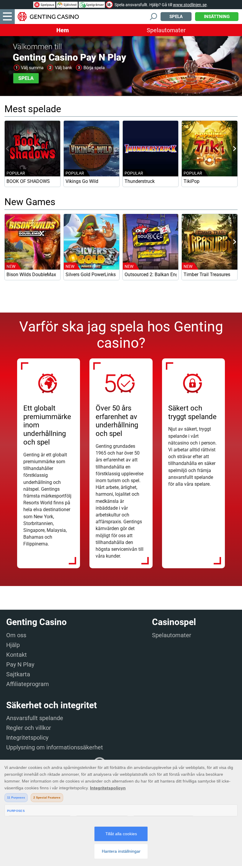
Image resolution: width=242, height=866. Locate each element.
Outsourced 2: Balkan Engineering (151, 274)
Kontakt (16, 654)
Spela (176, 16)
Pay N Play (20, 664)
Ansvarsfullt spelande (34, 718)
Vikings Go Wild (82, 181)
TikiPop (192, 181)
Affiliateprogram (27, 684)
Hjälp (13, 644)
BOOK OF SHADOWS (28, 181)
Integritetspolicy (27, 737)
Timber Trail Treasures (207, 274)
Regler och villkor (28, 727)
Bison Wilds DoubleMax (31, 274)
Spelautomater (166, 30)
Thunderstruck (140, 181)
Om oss (16, 635)
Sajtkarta (18, 674)
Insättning (217, 16)
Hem (62, 30)
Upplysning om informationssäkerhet (54, 747)
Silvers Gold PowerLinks (91, 274)
